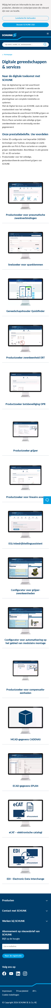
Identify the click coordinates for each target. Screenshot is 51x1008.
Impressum (7, 991)
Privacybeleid (22, 991)
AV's (34, 991)
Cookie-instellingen (10, 995)
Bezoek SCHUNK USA (25, 25)
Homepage (8, 55)
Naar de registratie (13, 956)
